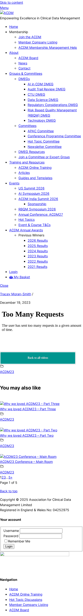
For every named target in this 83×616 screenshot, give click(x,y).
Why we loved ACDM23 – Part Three (28, 409)
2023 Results (38, 256)
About (13, 52)
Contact (24, 68)
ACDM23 (7, 372)
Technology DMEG (42, 120)
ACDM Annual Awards (26, 230)
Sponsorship (37, 204)
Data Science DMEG (43, 100)
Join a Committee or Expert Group (44, 157)
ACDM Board (28, 58)
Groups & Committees (25, 73)
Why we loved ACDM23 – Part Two (26, 435)
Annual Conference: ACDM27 (40, 214)
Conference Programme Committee (54, 136)
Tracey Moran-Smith (15, 294)
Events (14, 183)
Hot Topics (26, 219)
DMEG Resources (31, 152)
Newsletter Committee (45, 147)
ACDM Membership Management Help (47, 47)
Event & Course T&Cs (34, 225)
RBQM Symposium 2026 (37, 209)
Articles (24, 173)
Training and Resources (26, 162)
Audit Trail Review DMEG (46, 89)
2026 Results (38, 240)
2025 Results (38, 246)
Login (13, 272)
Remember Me (19, 541)
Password (11, 536)
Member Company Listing (37, 42)
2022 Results (38, 261)
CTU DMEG (36, 94)
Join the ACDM (29, 37)
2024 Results (38, 251)
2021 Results (37, 267)
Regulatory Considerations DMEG (53, 105)
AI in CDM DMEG (40, 84)
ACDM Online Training (35, 167)
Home (13, 27)
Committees (27, 126)
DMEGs (24, 79)
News (22, 63)
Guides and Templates (35, 178)
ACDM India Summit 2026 (38, 199)
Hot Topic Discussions (25, 600)
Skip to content (11, 2)
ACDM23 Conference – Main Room (26, 462)
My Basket (21, 277)
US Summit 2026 (31, 188)
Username (11, 531)
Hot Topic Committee (43, 141)
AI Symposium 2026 (33, 193)
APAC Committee (41, 131)
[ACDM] (7, 13)
